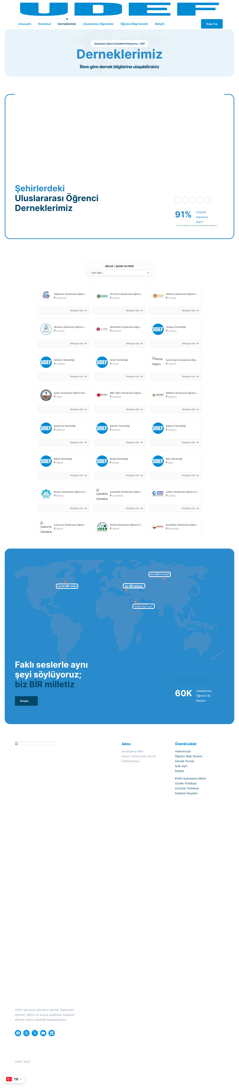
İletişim (179, 771)
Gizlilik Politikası (186, 783)
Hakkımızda (183, 751)
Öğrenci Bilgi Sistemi (188, 756)
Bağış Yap (211, 23)
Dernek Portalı (184, 761)
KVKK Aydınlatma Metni (190, 778)
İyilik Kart (181, 766)
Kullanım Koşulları (186, 793)
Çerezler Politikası (187, 788)
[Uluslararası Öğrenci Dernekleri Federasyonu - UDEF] (119, 9)
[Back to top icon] (222, 1060)
